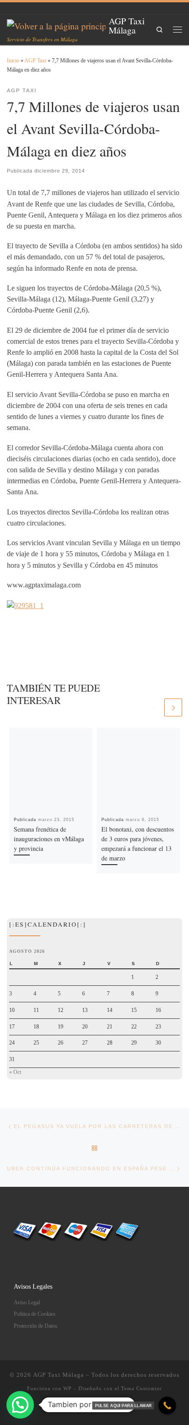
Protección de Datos (35, 1326)
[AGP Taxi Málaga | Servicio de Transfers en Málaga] (56, 24)
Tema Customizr (141, 1388)
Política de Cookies (35, 1314)
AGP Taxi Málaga (58, 1374)
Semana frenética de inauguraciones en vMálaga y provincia (49, 839)
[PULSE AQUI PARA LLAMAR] (167, 1405)
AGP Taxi (35, 60)
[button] (20, 1405)
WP (67, 1388)
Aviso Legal (27, 1303)
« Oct (15, 1072)
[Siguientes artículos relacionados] (173, 707)
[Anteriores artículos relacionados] (154, 707)
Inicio (13, 60)
